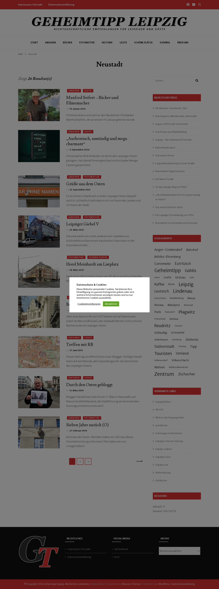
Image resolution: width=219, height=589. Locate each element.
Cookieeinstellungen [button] (89, 304)
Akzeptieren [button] (111, 304)
